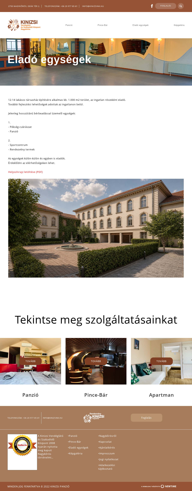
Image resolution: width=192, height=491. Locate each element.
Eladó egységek (141, 25)
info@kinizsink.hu (93, 6)
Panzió (69, 25)
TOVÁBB (31, 361)
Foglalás (146, 417)
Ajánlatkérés (107, 447)
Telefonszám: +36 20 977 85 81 (61, 6)
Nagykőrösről (107, 436)
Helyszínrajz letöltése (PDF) (25, 172)
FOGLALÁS (165, 5)
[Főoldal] (24, 25)
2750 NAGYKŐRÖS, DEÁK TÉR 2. (24, 6)
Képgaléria (179, 25)
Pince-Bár (103, 25)
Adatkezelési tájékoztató (106, 467)
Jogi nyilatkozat (108, 459)
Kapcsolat (105, 441)
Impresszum (107, 453)
